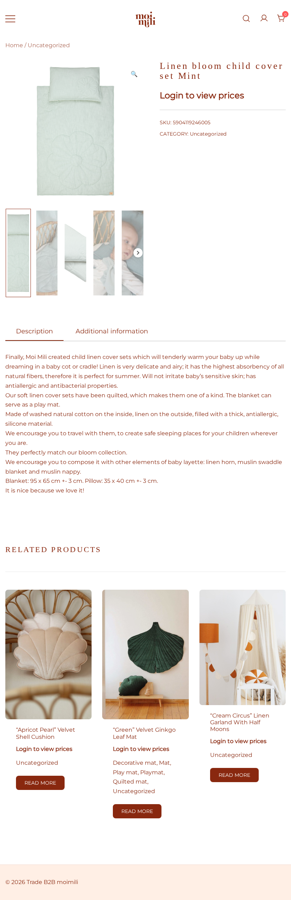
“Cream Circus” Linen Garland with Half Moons (239, 722)
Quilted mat (130, 781)
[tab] (34, 331)
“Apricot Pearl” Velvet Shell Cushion (45, 733)
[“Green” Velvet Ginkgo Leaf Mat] (145, 654)
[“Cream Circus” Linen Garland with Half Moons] (242, 647)
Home (14, 45)
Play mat (125, 772)
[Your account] (264, 18)
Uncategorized (49, 45)
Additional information (112, 331)
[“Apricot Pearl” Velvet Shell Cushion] (48, 654)
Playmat (152, 772)
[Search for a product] (246, 18)
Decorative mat (135, 762)
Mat (164, 762)
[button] (134, 74)
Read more (40, 783)
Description (34, 331)
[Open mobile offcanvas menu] (10, 18)
